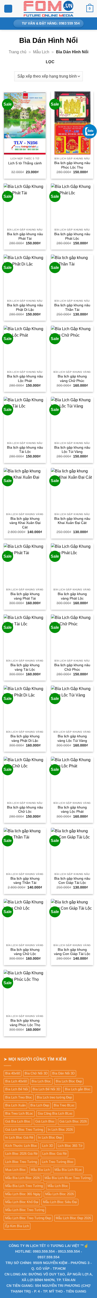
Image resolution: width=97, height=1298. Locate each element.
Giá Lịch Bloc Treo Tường (24, 1129)
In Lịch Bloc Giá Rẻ (19, 1137)
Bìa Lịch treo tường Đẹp (54, 1097)
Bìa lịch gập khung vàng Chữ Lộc (25, 952)
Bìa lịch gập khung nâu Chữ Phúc (72, 667)
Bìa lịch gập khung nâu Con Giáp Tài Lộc (72, 881)
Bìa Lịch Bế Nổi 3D (46, 1089)
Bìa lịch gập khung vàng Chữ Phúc (72, 379)
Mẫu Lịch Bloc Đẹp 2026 (73, 1218)
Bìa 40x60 (12, 1073)
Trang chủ (17, 52)
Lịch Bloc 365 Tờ (70, 1146)
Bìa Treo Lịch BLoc (19, 1113)
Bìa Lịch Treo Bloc (18, 1097)
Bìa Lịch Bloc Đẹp (69, 1081)
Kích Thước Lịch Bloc (21, 1146)
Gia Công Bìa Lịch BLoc (55, 1113)
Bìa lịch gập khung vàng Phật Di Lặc (25, 738)
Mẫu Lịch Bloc (58, 1186)
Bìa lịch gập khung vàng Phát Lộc (72, 596)
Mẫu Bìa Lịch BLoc (68, 1170)
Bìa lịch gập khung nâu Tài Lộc (25, 450)
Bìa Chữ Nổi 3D (36, 1073)
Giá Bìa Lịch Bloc (18, 1121)
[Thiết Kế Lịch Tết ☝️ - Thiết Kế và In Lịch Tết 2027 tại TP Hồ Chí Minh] (48, 8)
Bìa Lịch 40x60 (16, 1081)
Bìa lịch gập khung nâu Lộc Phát (25, 379)
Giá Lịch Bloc (45, 1121)
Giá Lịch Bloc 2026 (73, 1121)
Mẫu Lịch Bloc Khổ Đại (21, 1202)
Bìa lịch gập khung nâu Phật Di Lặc (25, 307)
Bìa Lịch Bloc (41, 1081)
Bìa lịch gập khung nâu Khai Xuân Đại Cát (72, 521)
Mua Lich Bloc (15, 1170)
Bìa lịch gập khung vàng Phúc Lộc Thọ (25, 1023)
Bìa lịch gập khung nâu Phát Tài (25, 236)
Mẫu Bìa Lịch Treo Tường (24, 1186)
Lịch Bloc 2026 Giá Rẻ (21, 1153)
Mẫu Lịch (41, 52)
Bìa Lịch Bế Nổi (16, 1089)
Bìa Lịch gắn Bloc (78, 1089)
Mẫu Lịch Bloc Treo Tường (24, 1210)
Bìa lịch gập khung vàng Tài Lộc (25, 667)
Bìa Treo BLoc (64, 1105)
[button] (8, 9)
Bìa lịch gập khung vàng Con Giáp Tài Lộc (72, 952)
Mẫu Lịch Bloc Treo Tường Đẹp (28, 1218)
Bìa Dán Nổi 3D (63, 1073)
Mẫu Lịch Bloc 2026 (59, 1194)
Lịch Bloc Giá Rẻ (54, 1153)
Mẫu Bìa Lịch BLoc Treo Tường (68, 1178)
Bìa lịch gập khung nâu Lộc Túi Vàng (72, 450)
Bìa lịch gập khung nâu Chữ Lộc (25, 810)
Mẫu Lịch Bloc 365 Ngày (23, 1194)
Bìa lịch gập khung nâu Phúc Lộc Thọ (72, 165)
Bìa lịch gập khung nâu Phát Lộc (72, 236)
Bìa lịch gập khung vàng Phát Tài (25, 596)
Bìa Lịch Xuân (15, 1105)
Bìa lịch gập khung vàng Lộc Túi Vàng (72, 738)
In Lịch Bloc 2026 (60, 1129)
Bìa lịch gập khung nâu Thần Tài (72, 307)
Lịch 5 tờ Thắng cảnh (25, 163)
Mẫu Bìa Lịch (40, 1170)
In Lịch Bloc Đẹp (50, 1137)
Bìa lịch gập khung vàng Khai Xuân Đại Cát (25, 523)
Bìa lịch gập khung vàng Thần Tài (25, 881)
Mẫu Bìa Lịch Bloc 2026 (22, 1178)
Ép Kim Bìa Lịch (17, 1226)
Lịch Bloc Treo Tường (21, 1162)
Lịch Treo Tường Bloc (58, 1162)
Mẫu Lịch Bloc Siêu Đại (60, 1202)
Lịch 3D (47, 1146)
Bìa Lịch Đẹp (39, 1105)
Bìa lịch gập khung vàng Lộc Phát (72, 810)
